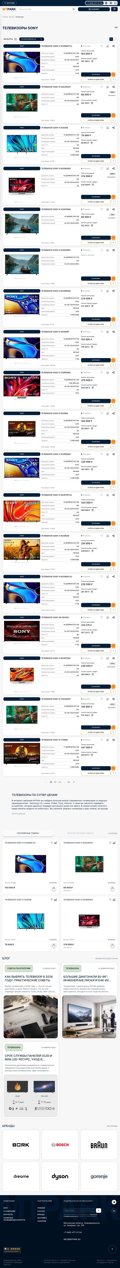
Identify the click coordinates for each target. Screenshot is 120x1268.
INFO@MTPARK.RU (72, 1239)
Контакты (8, 1214)
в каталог (113, 833)
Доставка (42, 1218)
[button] (47, 9)
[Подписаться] (98, 1210)
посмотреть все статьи (106, 958)
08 (69, 782)
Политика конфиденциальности (14, 1219)
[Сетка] (116, 39)
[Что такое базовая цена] (92, 61)
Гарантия (41, 1221)
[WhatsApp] (110, 3)
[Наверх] (112, 1249)
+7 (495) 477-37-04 (94, 3)
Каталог (12, 17)
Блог (6, 1208)
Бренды (41, 1214)
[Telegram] (114, 1202)
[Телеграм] (106, 3)
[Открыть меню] (114, 9)
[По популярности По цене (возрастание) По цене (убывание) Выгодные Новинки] (31, 39)
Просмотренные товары (80, 833)
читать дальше (18, 814)
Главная (5, 17)
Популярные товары (28, 833)
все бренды (112, 1126)
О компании (9, 1211)
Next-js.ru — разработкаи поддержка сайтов (106, 1261)
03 (60, 782)
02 (55, 782)
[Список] (111, 39)
